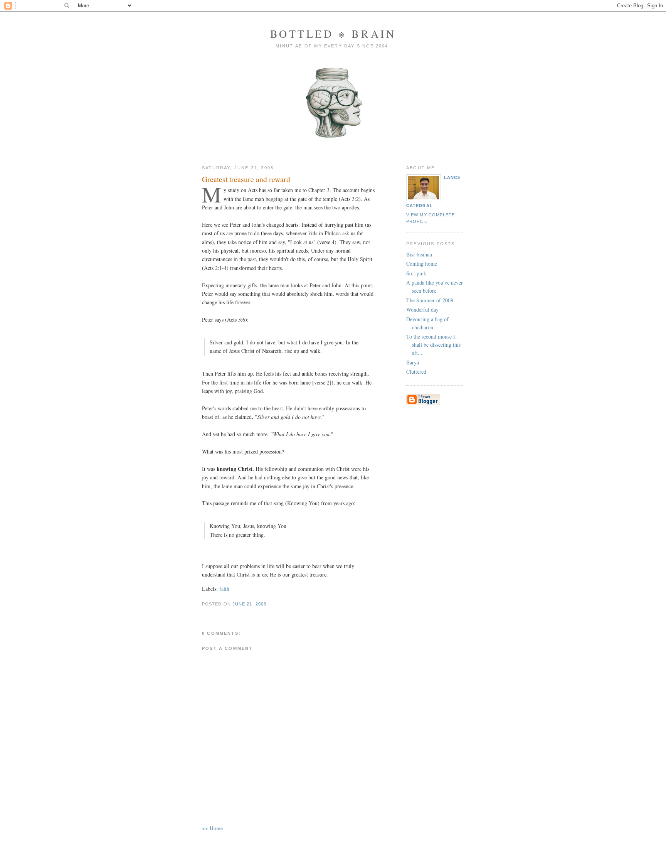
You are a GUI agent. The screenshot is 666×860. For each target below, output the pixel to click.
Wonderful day (422, 309)
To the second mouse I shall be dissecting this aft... (433, 344)
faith (224, 588)
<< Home (212, 828)
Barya (412, 362)
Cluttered (416, 371)
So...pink (416, 273)
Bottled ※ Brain (333, 33)
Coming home (421, 263)
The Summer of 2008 (429, 300)
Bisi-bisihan (419, 254)
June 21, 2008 (249, 604)
